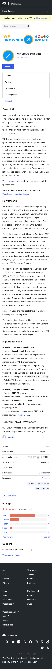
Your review (7, 537)
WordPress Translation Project (16, 194)
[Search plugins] (28, 26)
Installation (10, 88)
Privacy (5, 583)
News (4, 574)
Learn (4, 591)
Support (8, 101)
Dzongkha (12, 635)
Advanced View (9, 495)
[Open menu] (48, 3)
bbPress (7, 620)
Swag (31, 604)
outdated (45, 484)
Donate (31, 599)
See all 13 (46, 478)
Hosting (5, 578)
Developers (7, 599)
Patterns (31, 583)
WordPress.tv (9, 604)
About (5, 570)
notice (38, 484)
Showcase (32, 570)
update (38, 489)
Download (8, 66)
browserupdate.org (15, 181)
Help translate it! (43, 18)
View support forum (11, 555)
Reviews (8, 82)
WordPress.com (10, 612)
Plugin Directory (8, 11)
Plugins (30, 578)
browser (31, 484)
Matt (5, 616)
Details (8, 75)
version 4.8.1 (23, 415)
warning (46, 489)
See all (47, 537)
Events (30, 595)
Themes (30, 574)
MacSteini (23, 57)
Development (11, 94)
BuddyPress (9, 625)
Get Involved (33, 591)
